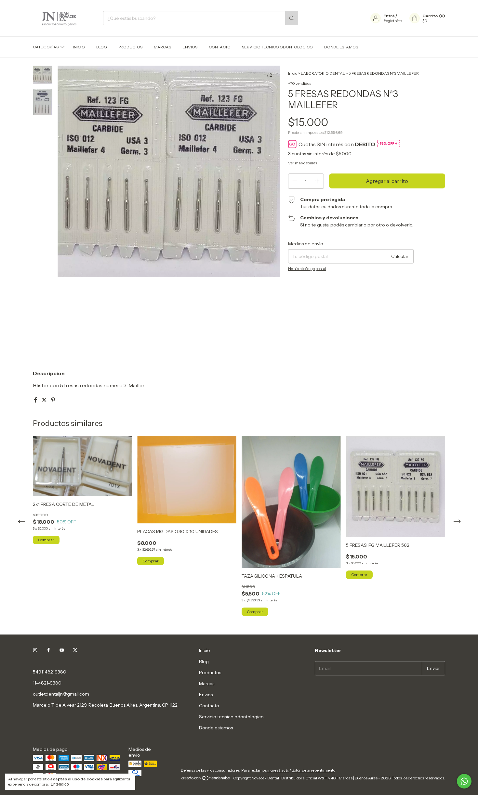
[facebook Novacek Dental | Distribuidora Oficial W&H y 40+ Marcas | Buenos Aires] (48, 650)
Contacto (220, 47)
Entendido (60, 784)
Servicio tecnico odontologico (277, 47)
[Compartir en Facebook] (36, 400)
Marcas (162, 47)
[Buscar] (291, 18)
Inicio (79, 47)
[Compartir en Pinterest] (53, 400)
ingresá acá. (278, 770)
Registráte (392, 20)
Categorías (46, 47)
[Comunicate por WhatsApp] (464, 781)
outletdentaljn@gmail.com (61, 694)
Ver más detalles (302, 162)
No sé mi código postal (307, 268)
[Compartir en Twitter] (45, 400)
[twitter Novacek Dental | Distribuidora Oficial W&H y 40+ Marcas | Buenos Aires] (75, 650)
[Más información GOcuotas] (388, 144)
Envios (189, 47)
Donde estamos (341, 47)
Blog (101, 47)
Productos (130, 47)
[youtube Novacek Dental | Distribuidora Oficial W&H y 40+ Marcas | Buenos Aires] (62, 650)
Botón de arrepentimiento (313, 770)
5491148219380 (49, 672)
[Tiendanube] (206, 779)
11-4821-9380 (47, 683)
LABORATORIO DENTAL (323, 73)
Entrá (389, 15)
